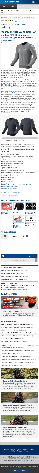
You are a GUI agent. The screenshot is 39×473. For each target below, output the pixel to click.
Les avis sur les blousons (9, 188)
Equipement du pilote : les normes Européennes (30, 212)
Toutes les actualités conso (10, 197)
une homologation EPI (21, 83)
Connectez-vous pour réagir (19, 256)
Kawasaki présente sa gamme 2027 (14, 279)
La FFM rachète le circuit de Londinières (15, 276)
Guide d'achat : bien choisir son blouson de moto (16, 190)
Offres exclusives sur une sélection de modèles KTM (18, 285)
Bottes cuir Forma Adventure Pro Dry (14, 341)
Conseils (32, 449)
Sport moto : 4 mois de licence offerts (14, 330)
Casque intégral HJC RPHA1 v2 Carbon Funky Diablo (19, 333)
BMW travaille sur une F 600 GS (13, 273)
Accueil (5, 449)
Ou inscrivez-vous (19, 260)
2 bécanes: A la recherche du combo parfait (17, 356)
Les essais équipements (9, 186)
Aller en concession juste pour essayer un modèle (19, 350)
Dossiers (25, 449)
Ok (15, 470)
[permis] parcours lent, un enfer (13, 348)
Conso (13, 11)
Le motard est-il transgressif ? (13, 365)
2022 (17, 11)
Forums (26, 451)
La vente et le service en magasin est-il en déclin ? (19, 359)
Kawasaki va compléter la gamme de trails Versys (18, 336)
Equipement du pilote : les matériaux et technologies (17, 225)
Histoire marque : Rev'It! (30, 224)
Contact (32, 460)
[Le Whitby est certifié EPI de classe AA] (19, 139)
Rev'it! (3, 75)
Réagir (5, 20)
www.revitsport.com (11, 195)
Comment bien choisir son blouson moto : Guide (5, 213)
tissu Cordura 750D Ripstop (10, 93)
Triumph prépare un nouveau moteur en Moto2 (17, 327)
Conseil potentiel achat (11, 353)
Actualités (8, 7)
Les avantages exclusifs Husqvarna (13, 287)
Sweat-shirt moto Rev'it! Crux (18, 211)
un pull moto (30, 81)
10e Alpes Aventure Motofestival (13, 339)
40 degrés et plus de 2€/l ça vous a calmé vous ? (18, 362)
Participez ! (32, 345)
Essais (19, 449)
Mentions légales (23, 460)
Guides (13, 451)
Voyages (19, 451)
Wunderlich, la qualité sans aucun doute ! (15, 289)
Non (23, 470)
